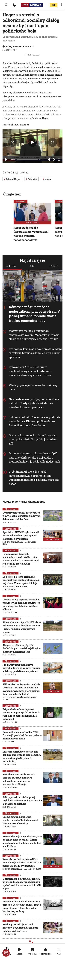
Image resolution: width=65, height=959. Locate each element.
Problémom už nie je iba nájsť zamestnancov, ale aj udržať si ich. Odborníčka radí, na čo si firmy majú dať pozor (34, 478)
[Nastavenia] (54, 159)
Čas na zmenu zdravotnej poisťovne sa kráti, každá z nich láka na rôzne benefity (20, 820)
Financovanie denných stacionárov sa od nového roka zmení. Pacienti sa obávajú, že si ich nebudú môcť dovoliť (21, 558)
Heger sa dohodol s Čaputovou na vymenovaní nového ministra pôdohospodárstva (31, 234)
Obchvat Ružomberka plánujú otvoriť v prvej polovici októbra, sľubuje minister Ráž (33, 439)
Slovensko (20, 201)
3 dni (32, 266)
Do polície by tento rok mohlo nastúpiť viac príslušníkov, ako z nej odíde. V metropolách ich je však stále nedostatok (34, 457)
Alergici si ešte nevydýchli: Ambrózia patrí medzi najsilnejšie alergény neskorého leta (22, 648)
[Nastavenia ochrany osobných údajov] (6, 953)
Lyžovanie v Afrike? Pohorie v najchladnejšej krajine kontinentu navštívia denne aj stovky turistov (30, 371)
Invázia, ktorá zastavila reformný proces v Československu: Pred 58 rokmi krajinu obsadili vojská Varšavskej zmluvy (22, 906)
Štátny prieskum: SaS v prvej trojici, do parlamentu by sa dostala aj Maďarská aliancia (22, 800)
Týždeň (54, 266)
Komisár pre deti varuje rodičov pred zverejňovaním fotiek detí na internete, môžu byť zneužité (22, 862)
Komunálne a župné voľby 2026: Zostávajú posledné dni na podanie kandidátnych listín (22, 735)
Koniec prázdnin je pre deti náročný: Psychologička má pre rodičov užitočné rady (20, 928)
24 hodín (11, 266)
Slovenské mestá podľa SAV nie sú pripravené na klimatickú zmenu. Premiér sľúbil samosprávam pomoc (22, 627)
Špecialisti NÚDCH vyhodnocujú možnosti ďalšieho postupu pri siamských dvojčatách (21, 535)
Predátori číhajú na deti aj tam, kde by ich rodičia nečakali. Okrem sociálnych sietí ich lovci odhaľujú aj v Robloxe (22, 841)
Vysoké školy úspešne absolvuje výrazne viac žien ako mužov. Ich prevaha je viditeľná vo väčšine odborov (21, 604)
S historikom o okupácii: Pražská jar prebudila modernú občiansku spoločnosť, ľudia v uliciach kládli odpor (22, 883)
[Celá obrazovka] (59, 159)
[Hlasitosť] (49, 159)
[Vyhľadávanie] (6, 5)
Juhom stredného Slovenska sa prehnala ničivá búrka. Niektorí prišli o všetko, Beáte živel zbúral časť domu (34, 421)
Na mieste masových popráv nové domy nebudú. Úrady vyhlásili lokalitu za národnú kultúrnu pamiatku (34, 403)
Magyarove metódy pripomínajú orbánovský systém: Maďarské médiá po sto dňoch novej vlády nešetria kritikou (34, 335)
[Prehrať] (6, 159)
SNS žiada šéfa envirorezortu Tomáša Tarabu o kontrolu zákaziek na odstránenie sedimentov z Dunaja (19, 779)
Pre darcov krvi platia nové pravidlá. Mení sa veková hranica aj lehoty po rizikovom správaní (35, 353)
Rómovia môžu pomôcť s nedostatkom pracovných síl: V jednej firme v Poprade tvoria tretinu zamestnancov (34, 314)
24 (53, 4)
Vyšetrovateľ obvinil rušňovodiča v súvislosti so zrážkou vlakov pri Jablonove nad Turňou (22, 516)
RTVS (8, 46)
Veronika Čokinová (23, 46)
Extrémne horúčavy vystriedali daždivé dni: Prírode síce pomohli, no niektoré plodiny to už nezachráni (22, 756)
